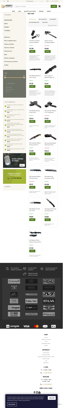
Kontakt (46, 345)
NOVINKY (6, 27)
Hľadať (54, 6)
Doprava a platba (46, 354)
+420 (46, 372)
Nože (5, 54)
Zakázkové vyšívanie (46, 339)
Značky (6, 65)
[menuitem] (13, 11)
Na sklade (12, 83)
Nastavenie (12, 404)
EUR (48, 1)
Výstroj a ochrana (9, 47)
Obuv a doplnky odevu (10, 40)
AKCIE (6, 23)
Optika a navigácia (9, 58)
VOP (46, 360)
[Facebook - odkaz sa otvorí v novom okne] (34, 392)
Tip (10, 91)
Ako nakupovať (29, 1)
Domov (46, 337)
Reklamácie (46, 362)
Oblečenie (7, 37)
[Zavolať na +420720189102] (5, 1)
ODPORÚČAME (8, 20)
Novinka (11, 89)
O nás (46, 341)
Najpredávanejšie (34, 22)
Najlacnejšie (43, 19)
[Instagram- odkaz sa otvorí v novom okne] (37, 392)
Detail (32, 51)
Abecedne (45, 22)
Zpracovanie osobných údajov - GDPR (46, 356)
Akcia (11, 87)
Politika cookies (46, 358)
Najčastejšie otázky (46, 343)
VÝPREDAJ (7, 30)
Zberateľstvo (8, 51)
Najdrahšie (53, 19)
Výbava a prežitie (9, 44)
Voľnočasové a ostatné (11, 61)
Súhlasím (51, 398)
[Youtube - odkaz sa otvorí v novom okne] (39, 392)
